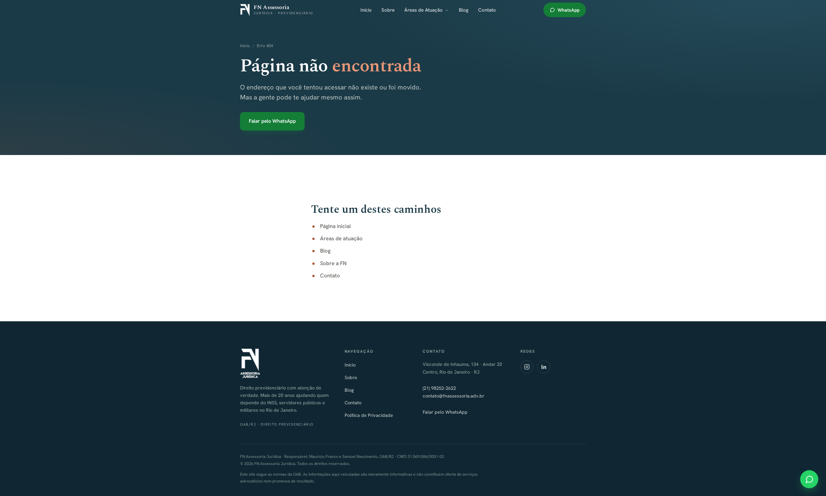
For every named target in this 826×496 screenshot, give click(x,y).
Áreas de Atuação (423, 10)
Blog (463, 10)
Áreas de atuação (341, 238)
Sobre (388, 10)
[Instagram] (526, 366)
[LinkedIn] (543, 366)
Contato (487, 10)
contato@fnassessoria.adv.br (453, 396)
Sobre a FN (333, 263)
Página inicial (335, 226)
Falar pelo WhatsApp (272, 121)
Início (366, 10)
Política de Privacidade (369, 415)
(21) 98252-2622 (439, 388)
